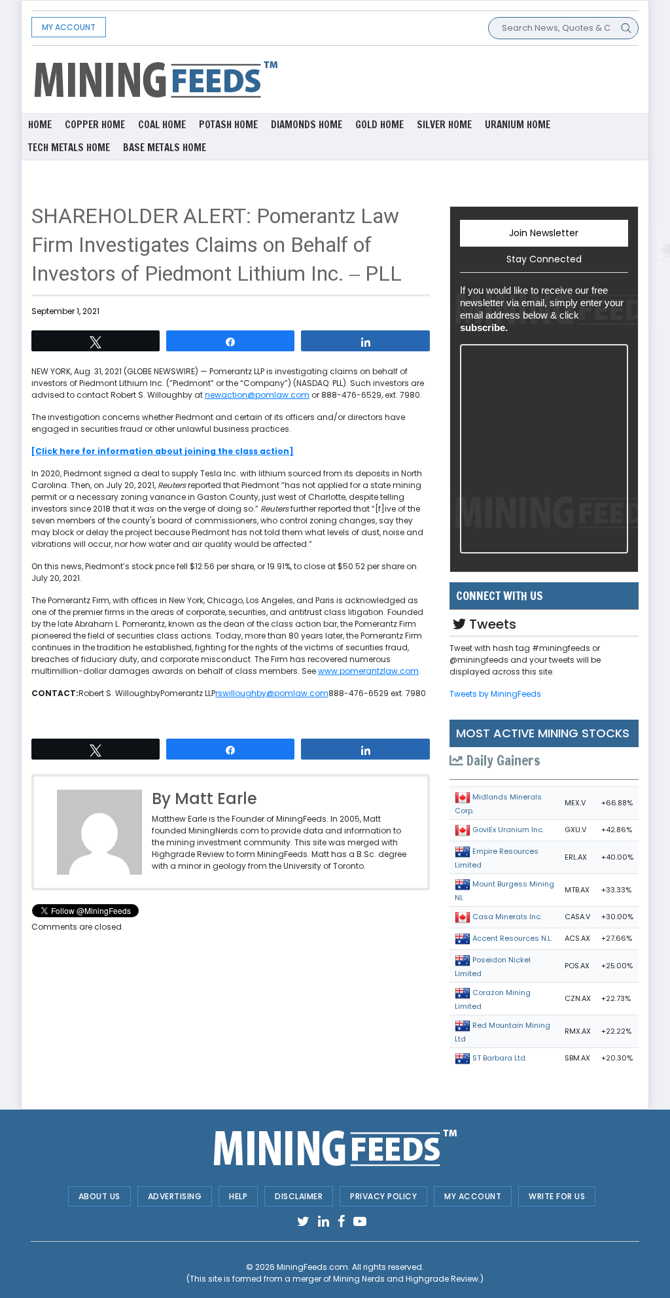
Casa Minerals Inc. (507, 916)
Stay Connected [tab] (544, 259)
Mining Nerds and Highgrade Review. (406, 1278)
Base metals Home (164, 147)
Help (238, 1196)
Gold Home (379, 125)
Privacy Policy (383, 1196)
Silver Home (444, 125)
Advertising (175, 1196)
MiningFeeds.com (312, 1266)
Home (40, 125)
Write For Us (557, 1196)
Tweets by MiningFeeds (495, 693)
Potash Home (228, 125)
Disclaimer (299, 1196)
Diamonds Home (306, 125)
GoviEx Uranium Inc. (508, 829)
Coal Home (162, 125)
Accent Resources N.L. (512, 938)
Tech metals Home (69, 147)
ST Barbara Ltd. (499, 1058)
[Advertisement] (439, 78)
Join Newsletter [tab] (543, 232)
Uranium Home (517, 125)
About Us (99, 1196)
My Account (69, 27)
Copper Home (95, 125)
